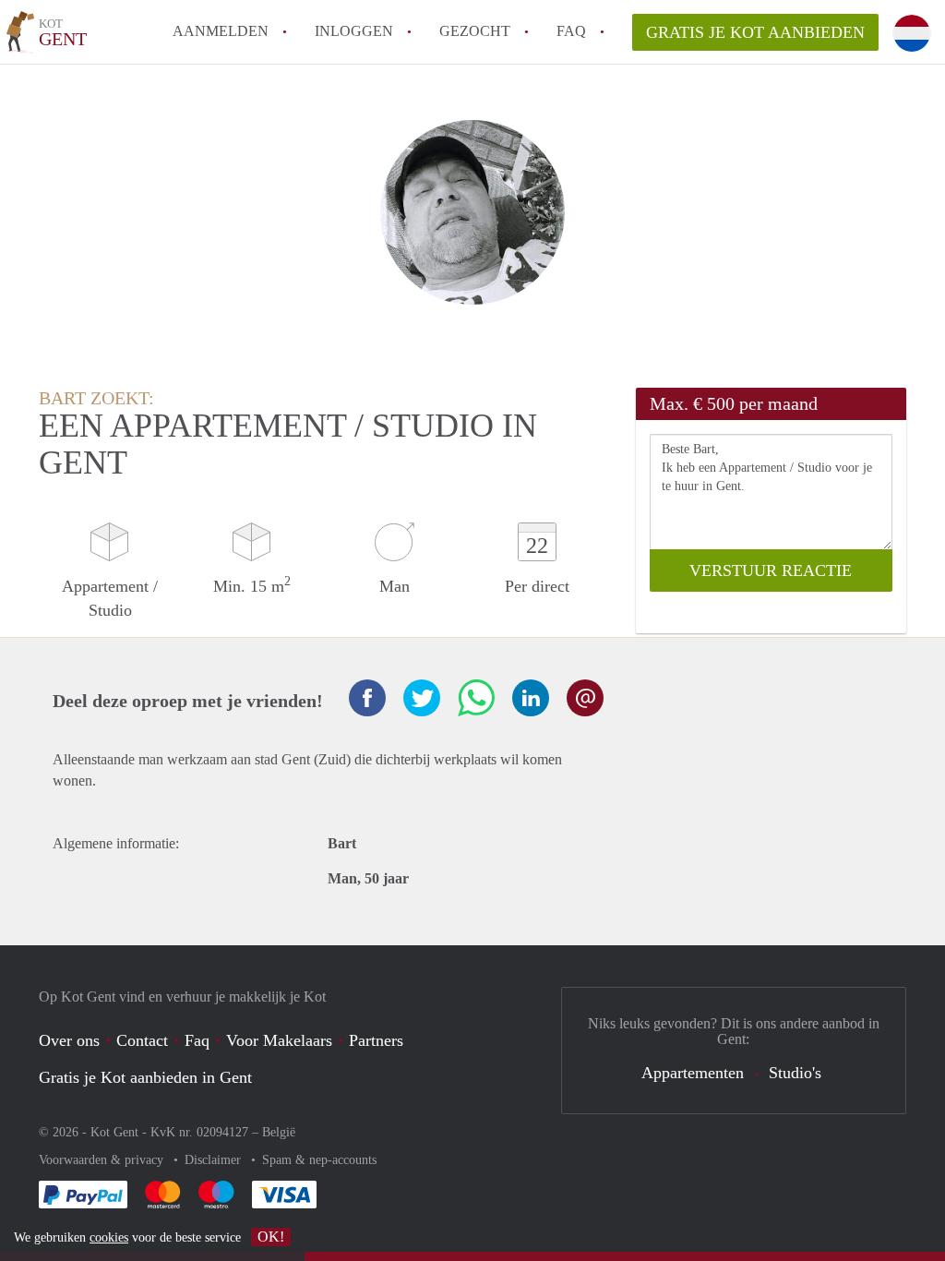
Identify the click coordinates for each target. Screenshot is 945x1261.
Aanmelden (221, 31)
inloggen (354, 31)
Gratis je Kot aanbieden (755, 32)
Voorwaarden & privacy (103, 1160)
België (278, 1132)
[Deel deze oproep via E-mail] (585, 697)
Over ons (69, 1040)
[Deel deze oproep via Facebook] (367, 697)
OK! (270, 1236)
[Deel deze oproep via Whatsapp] (476, 697)
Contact (142, 1040)
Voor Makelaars (279, 1040)
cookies (109, 1237)
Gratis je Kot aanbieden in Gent (145, 1077)
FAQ (571, 31)
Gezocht (474, 31)
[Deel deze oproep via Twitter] (421, 697)
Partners (376, 1040)
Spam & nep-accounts (319, 1160)
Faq (197, 1040)
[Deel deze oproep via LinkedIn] (530, 697)
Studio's (795, 1072)
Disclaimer (215, 1160)
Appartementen (692, 1072)
